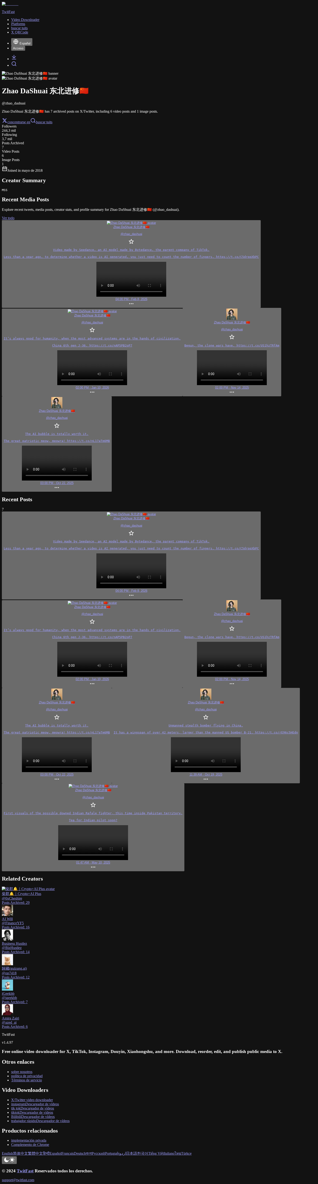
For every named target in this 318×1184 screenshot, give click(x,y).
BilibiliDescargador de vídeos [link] (33, 1117)
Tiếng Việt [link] (156, 1153)
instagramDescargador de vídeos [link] (35, 1104)
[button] (131, 264)
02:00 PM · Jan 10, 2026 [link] (92, 387)
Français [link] (67, 1153)
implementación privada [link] (28, 1140)
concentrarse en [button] (18, 122)
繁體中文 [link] (35, 1153)
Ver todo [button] (8, 218)
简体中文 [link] (20, 1153)
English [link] (7, 1153)
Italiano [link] (169, 1153)
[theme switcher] (9, 1160)
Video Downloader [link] (25, 20)
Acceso (18, 48)
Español (25, 43)
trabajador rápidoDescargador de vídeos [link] (40, 1121)
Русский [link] (98, 1153)
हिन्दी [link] (46, 1153)
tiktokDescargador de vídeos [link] (32, 1112)
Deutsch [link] (80, 1153)
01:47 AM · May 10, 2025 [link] (93, 862)
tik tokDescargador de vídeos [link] (32, 1108)
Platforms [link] (18, 24)
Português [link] (112, 1153)
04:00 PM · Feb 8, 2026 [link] (131, 299)
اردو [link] (123, 1153)
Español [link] (55, 1153)
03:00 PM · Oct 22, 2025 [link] (57, 483)
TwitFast (25, 1170)
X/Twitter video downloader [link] (32, 1100)
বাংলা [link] (89, 1153)
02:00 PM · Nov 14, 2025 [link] (232, 387)
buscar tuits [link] (19, 28)
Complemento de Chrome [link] (30, 1145)
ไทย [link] (178, 1153)
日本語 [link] (131, 1153)
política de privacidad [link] (27, 1076)
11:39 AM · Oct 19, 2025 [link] (205, 774)
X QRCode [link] (19, 32)
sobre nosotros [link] (21, 1072)
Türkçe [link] (186, 1153)
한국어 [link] (142, 1153)
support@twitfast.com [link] (18, 1180)
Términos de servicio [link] (26, 1080)
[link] (14, 59)
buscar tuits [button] (44, 122)
